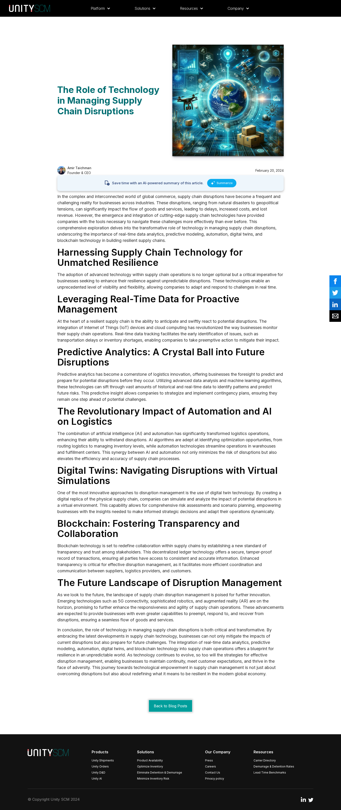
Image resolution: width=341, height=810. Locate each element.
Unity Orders (100, 766)
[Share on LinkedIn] (335, 304)
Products (100, 752)
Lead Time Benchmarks (270, 772)
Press (209, 760)
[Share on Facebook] (335, 281)
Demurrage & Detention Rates (274, 766)
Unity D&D (98, 772)
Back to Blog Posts (170, 706)
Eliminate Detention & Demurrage (159, 772)
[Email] (335, 316)
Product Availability (150, 760)
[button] (100, 8)
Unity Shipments (103, 760)
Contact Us (212, 772)
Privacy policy (214, 778)
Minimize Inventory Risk (153, 778)
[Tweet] (335, 293)
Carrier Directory (265, 760)
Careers (210, 766)
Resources (263, 752)
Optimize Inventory (150, 766)
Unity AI (97, 778)
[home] (29, 8)
